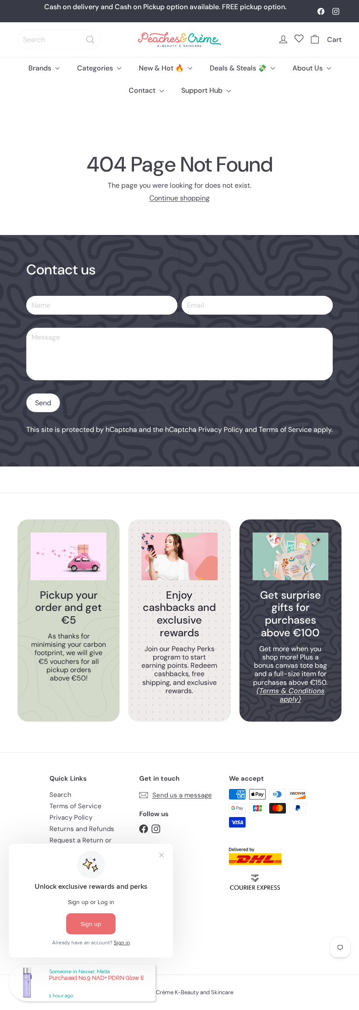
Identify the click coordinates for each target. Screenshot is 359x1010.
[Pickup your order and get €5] (68, 556)
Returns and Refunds (81, 828)
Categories (96, 68)
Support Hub (202, 90)
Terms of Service (285, 429)
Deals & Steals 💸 (239, 68)
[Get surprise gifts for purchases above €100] (290, 556)
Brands (40, 68)
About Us (308, 68)
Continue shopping (179, 198)
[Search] (90, 39)
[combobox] (59, 39)
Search (60, 794)
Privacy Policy (220, 429)
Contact (143, 90)
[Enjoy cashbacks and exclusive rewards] (179, 556)
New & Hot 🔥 (162, 68)
